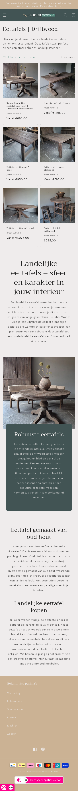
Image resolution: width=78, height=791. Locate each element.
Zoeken (11, 733)
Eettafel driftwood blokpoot (54, 168)
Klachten (12, 725)
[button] (5, 15)
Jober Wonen (31, 772)
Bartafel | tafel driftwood (52, 229)
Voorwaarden (15, 709)
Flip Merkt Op (53, 772)
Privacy (11, 717)
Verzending (13, 693)
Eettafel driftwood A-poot (19, 168)
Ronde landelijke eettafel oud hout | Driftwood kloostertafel (20, 106)
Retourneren (14, 701)
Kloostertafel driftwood (57, 103)
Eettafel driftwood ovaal (20, 228)
